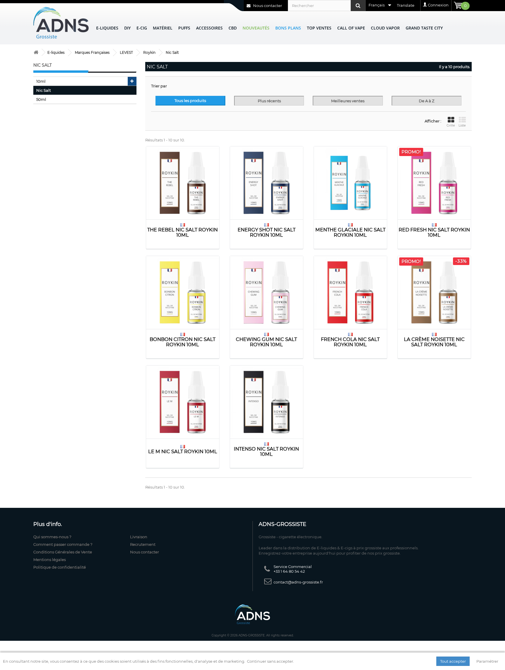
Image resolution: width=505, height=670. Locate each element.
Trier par (159, 86)
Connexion (438, 5)
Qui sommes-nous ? (52, 536)
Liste (462, 125)
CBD (233, 28)
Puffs (184, 28)
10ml (41, 81)
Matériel (162, 28)
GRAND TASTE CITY (424, 28)
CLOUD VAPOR (385, 28)
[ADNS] (61, 23)
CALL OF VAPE (351, 28)
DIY (127, 28)
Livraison (138, 536)
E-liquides (107, 28)
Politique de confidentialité (59, 567)
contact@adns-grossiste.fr (298, 582)
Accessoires (209, 28)
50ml (41, 99)
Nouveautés (256, 28)
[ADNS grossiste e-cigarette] (35, 52)
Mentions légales (49, 559)
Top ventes (319, 28)
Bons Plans (288, 28)
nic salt (43, 90)
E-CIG (141, 28)
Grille (451, 125)
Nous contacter (267, 5)
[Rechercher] (358, 5)
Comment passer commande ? (62, 544)
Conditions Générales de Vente (62, 552)
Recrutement (142, 544)
